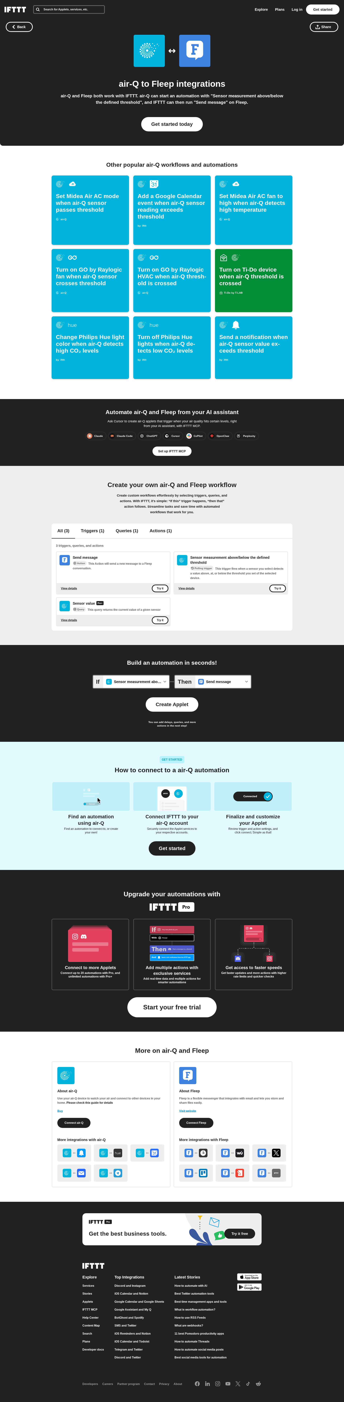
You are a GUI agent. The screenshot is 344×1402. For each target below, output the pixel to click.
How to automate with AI (191, 1285)
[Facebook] (197, 1384)
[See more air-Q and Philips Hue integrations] (111, 1153)
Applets (87, 1301)
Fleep (163, 84)
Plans (280, 9)
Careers (107, 1384)
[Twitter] (238, 1384)
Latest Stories (187, 1277)
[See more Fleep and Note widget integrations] (232, 1173)
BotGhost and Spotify (129, 1317)
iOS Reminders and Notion (132, 1333)
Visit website (187, 1110)
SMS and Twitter (125, 1325)
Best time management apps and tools (201, 1301)
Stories (87, 1293)
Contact (149, 1384)
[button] (172, 848)
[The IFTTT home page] (15, 9)
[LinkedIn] (207, 1384)
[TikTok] (248, 1384)
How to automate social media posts (199, 1349)
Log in (297, 9)
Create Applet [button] (172, 704)
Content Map (91, 1325)
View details (69, 588)
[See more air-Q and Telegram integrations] (111, 1173)
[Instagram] (217, 1384)
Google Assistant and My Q (132, 1309)
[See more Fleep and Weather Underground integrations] (232, 1153)
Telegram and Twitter (128, 1349)
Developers (90, 1384)
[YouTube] (228, 1384)
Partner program (128, 1384)
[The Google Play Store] (249, 1287)
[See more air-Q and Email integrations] (74, 1173)
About (178, 1384)
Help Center (90, 1317)
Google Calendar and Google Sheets (139, 1301)
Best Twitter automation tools (194, 1293)
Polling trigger (203, 568)
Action (81, 563)
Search (87, 1333)
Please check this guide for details (89, 1102)
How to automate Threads (192, 1341)
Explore (261, 9)
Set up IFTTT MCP (172, 451)
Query (80, 609)
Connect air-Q (73, 1122)
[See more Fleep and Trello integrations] (196, 1173)
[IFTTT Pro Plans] (100, 603)
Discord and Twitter (127, 1357)
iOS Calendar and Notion (131, 1293)
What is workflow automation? (195, 1309)
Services (88, 1285)
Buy (60, 1110)
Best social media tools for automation (201, 1357)
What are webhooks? (189, 1325)
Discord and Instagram (129, 1285)
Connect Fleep (196, 1122)
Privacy (164, 1384)
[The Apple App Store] (249, 1277)
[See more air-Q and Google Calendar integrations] (147, 1153)
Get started (322, 9)
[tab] (63, 531)
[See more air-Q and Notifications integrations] (74, 1153)
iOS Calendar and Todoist (131, 1341)
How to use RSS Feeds (190, 1317)
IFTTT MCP (89, 1309)
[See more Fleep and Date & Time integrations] (196, 1153)
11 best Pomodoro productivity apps (199, 1333)
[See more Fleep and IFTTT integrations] (269, 1173)
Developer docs (93, 1349)
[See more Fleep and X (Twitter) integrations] (269, 1153)
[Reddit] (258, 1384)
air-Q (129, 84)
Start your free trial (172, 1007)
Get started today (172, 124)
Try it (160, 588)
